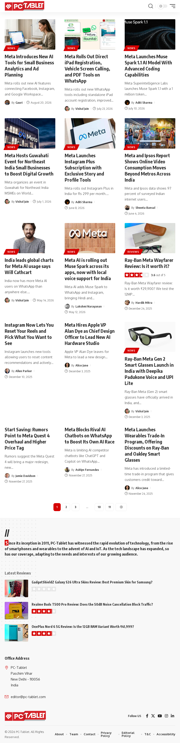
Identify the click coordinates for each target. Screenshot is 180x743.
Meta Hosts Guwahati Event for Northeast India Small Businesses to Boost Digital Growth (29, 164)
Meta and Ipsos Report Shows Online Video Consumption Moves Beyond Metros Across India (147, 167)
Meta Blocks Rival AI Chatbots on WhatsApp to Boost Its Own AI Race (89, 435)
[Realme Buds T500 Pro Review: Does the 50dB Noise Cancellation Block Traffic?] (16, 610)
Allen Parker (23, 371)
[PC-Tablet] (25, 6)
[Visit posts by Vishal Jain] (67, 108)
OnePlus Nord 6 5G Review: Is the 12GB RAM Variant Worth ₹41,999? (83, 627)
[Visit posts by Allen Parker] (7, 370)
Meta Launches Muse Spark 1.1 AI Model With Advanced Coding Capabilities (148, 65)
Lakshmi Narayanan (88, 306)
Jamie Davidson (25, 476)
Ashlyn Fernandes (87, 470)
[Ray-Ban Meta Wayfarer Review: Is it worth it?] (150, 238)
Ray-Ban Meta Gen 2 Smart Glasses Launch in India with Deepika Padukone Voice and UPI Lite (149, 371)
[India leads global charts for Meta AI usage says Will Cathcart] (30, 238)
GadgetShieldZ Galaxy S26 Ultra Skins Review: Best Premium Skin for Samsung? (92, 582)
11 (110, 507)
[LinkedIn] (172, 716)
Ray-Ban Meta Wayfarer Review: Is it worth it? (149, 263)
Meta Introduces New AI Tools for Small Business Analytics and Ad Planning (29, 65)
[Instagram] (166, 716)
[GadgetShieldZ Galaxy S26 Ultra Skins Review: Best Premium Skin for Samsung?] (16, 588)
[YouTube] (160, 716)
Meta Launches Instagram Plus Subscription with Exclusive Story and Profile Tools (84, 167)
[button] (150, 6)
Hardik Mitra (143, 302)
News (11, 48)
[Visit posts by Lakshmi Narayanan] (67, 306)
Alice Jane (81, 365)
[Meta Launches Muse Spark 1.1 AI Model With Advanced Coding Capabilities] (150, 34)
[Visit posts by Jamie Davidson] (7, 475)
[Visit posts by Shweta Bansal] (127, 207)
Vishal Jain (82, 108)
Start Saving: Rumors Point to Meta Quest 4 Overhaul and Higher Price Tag (27, 438)
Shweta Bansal (145, 207)
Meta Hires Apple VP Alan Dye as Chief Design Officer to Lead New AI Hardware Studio (90, 334)
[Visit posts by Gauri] (7, 102)
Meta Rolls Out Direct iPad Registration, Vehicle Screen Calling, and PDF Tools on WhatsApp (87, 68)
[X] (153, 716)
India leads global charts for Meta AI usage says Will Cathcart (29, 266)
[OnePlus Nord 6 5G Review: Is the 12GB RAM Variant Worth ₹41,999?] (16, 633)
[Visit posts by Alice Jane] (67, 365)
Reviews (133, 251)
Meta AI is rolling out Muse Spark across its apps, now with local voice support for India (88, 269)
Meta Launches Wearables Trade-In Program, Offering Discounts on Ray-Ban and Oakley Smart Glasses (147, 444)
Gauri (18, 102)
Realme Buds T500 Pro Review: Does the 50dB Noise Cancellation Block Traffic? (92, 604)
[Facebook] (147, 716)
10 (99, 507)
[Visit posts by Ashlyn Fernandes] (67, 469)
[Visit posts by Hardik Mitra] (127, 302)
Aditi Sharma (143, 102)
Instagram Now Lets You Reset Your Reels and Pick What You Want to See (29, 334)
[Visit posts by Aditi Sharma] (127, 102)
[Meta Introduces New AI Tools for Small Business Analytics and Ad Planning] (30, 34)
